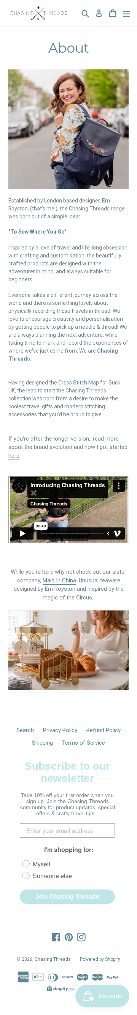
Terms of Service (83, 742)
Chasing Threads (53, 959)
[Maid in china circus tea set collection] (68, 688)
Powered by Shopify (100, 959)
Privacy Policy (60, 730)
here (13, 455)
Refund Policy (103, 730)
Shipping (42, 742)
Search (25, 730)
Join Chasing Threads (67, 896)
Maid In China (59, 580)
